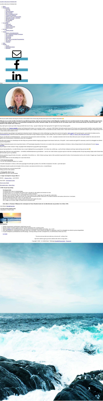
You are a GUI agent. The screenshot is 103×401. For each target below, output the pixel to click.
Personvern (68, 241)
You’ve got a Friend (4, 182)
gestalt (71, 133)
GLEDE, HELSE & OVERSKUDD (8, 1)
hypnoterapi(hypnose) (5, 134)
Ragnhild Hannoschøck (60, 241)
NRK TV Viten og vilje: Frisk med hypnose (79, 134)
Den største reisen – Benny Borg (7, 185)
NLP (69, 133)
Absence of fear (8, 178)
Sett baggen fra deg (10, 180)
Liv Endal (5, 233)
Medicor (9, 229)
